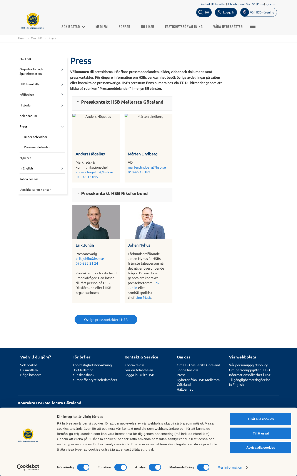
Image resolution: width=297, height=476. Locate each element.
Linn (138, 297)
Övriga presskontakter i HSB (106, 319)
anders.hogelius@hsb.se (94, 172)
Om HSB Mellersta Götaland (198, 365)
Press (260, 4)
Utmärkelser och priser (35, 189)
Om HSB (250, 4)
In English (26, 168)
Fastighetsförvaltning (184, 27)
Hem (21, 38)
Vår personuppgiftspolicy (248, 365)
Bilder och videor (35, 137)
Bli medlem (29, 370)
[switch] (120, 467)
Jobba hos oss (235, 4)
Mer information (230, 467)
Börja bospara (30, 374)
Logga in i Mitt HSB (139, 374)
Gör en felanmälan (139, 370)
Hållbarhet (27, 94)
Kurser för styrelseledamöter (94, 379)
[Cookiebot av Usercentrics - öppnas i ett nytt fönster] (28, 467)
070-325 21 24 (87, 263)
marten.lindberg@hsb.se (147, 167)
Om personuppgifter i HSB (249, 370)
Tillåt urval (261, 433)
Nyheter (270, 4)
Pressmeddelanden (37, 147)
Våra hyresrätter (228, 27)
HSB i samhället (30, 84)
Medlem (101, 27)
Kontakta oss (134, 365)
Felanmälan (218, 4)
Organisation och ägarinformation (31, 71)
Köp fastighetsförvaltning (92, 365)
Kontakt (205, 4)
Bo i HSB (147, 27)
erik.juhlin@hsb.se (90, 258)
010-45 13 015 (87, 176)
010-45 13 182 (139, 172)
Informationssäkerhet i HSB (250, 374)
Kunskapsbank (83, 374)
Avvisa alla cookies (260, 447)
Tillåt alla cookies (261, 419)
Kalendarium (28, 116)
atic (148, 297)
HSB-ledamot (82, 370)
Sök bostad (71, 27)
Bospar (124, 27)
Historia (25, 105)
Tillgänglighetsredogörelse (249, 379)
